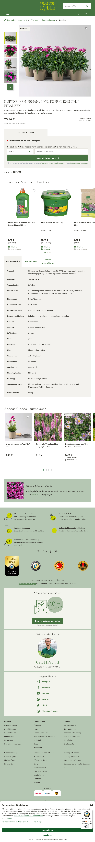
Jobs (36, 744)
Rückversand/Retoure (72, 760)
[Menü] (7, 14)
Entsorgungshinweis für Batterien (77, 764)
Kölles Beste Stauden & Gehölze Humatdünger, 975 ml (21, 223)
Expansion (38, 747)
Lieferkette (8, 764)
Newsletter (8, 740)
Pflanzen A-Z (39, 756)
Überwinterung (70, 729)
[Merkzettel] (85, 14)
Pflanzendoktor (40, 767)
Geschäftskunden (11, 729)
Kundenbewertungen (27, 584)
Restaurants (9, 736)
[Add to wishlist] (28, 417)
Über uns (37, 725)
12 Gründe (38, 740)
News (36, 729)
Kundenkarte (69, 744)
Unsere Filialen (10, 733)
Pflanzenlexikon (40, 760)
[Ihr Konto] (79, 14)
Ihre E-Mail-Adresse (45, 151)
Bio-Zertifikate (9, 760)
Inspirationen (39, 775)
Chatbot (37, 779)
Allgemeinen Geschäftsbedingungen (51, 163)
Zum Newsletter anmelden (47, 621)
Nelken (35, 494)
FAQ (65, 767)
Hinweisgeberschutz (12, 744)
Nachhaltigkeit (10, 756)
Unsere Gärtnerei (41, 733)
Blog (36, 764)
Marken (37, 782)
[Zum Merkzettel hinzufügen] (86, 28)
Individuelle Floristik (72, 736)
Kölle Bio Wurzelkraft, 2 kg (52, 222)
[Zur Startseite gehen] (47, 6)
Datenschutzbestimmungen (78, 163)
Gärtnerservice (70, 725)
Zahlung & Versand (71, 756)
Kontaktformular (10, 725)
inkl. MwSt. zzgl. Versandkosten (14, 123)
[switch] (86, 826)
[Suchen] (87, 6)
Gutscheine (68, 740)
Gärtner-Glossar (40, 771)
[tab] (30, 261)
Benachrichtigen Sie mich (47, 158)
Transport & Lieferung (72, 733)
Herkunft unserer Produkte (44, 736)
